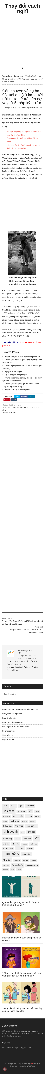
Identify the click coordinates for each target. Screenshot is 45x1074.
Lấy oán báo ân (8, 739)
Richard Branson (8, 848)
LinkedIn (31, 396)
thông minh (26, 854)
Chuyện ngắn (18, 76)
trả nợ (26, 407)
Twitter (17, 396)
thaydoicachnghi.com (30, 1031)
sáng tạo (30, 848)
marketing (7, 839)
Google (5, 821)
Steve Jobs (20, 848)
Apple (21, 806)
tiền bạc (6, 865)
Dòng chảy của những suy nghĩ (13, 722)
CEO (30, 811)
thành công (11, 853)
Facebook (24, 396)
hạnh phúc (14, 821)
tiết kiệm (33, 860)
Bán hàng (8, 811)
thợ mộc (20, 407)
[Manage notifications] (5, 1069)
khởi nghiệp (32, 826)
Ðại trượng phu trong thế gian (16, 375)
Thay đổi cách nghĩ (22, 8)
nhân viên (6, 844)
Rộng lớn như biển (9, 718)
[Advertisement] (22, 38)
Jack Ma (32, 821)
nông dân (24, 844)
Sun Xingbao (12, 407)
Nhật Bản (15, 844)
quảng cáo (33, 844)
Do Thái (29, 816)
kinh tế (22, 832)
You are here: (7, 76)
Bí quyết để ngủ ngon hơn (12, 714)
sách (41, 1033)
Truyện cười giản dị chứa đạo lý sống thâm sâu (22, 357)
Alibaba (5, 806)
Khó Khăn (19, 826)
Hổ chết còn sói (8, 731)
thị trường (17, 860)
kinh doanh (10, 831)
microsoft (18, 839)
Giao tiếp (37, 816)
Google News (12, 670)
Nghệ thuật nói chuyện (13, 372)
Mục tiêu (27, 838)
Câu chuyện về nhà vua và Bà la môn (15, 727)
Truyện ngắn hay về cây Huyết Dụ (17, 390)
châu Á (37, 811)
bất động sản (21, 811)
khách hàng (7, 826)
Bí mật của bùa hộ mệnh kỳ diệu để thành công (20, 709)
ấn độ (19, 869)
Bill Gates (30, 806)
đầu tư (12, 869)
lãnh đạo (31, 832)
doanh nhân (18, 816)
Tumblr (14, 400)
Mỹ (37, 838)
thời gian (25, 860)
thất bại (7, 859)
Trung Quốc (33, 407)
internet (24, 821)
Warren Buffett (32, 865)
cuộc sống (6, 816)
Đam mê (5, 869)
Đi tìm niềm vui (7, 735)
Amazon (13, 806)
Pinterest (7, 400)
